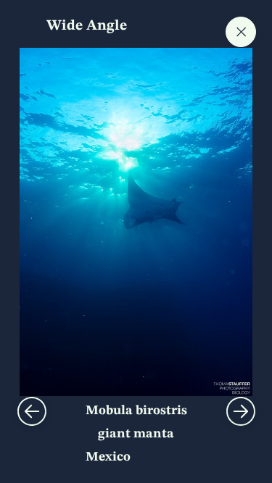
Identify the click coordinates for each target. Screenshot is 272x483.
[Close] (241, 32)
